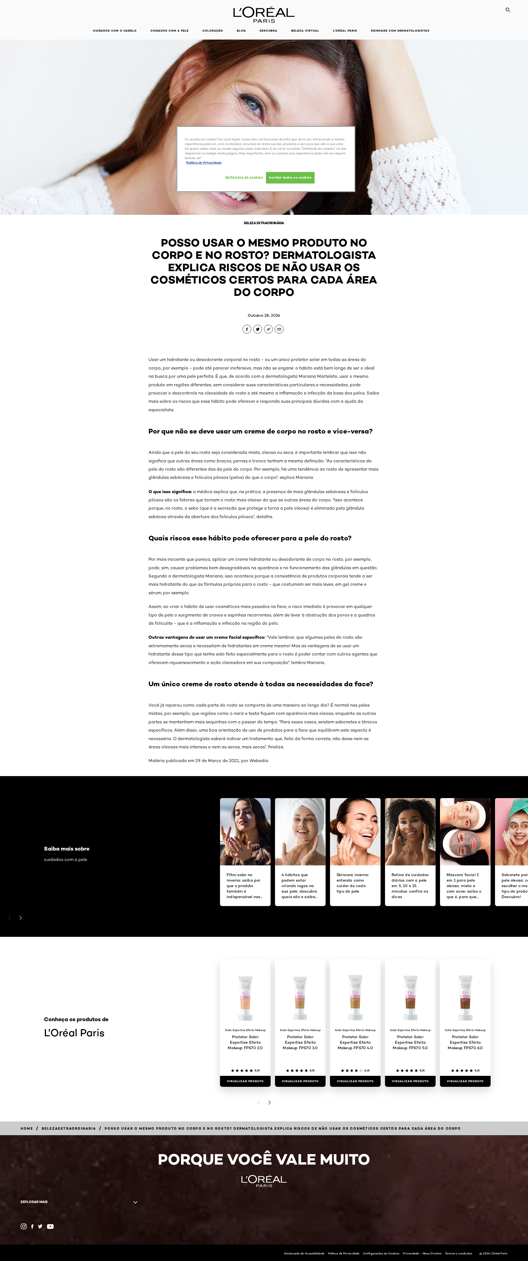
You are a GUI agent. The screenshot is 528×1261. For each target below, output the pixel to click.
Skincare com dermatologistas (400, 30)
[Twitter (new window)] (40, 1226)
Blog (241, 30)
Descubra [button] (268, 30)
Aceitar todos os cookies (290, 177)
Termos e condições (458, 1253)
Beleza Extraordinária (264, 223)
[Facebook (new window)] (32, 1226)
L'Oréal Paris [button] (345, 30)
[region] (266, 159)
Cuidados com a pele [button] (169, 30)
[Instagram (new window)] (24, 1226)
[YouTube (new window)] (50, 1226)
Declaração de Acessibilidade (304, 1253)
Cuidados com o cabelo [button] (115, 30)
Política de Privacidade (343, 1253)
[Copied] (268, 329)
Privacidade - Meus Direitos (422, 1253)
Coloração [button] (212, 30)
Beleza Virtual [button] (305, 30)
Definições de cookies (244, 177)
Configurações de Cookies (381, 1253)
